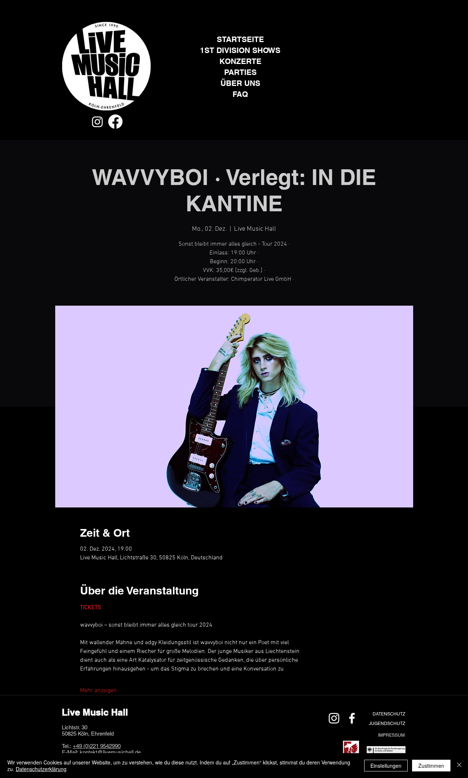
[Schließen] (459, 765)
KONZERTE (240, 61)
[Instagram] (97, 121)
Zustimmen (431, 765)
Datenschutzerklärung (41, 769)
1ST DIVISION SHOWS (240, 50)
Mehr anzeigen (98, 690)
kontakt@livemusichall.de (110, 752)
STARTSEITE (240, 39)
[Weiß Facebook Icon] (352, 718)
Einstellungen (385, 765)
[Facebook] (115, 121)
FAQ (240, 94)
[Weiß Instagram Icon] (334, 718)
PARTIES (240, 72)
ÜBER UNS (240, 83)
